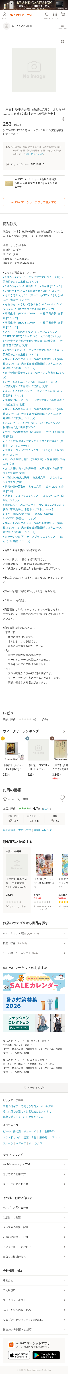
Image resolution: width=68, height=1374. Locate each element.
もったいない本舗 (35, 1060)
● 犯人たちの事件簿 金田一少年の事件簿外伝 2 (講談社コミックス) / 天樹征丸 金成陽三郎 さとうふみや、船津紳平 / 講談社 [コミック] (33, 528)
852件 (46, 808)
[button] (63, 119)
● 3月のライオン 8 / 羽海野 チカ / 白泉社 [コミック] (32, 286)
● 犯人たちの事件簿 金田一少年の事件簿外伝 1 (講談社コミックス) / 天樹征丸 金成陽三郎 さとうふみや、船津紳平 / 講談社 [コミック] (33, 364)
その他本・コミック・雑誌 (16, 1045)
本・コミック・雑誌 (36, 1041)
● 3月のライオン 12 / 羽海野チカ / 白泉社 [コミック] (32, 290)
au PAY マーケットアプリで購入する (34, 202)
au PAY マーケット (12, 1041)
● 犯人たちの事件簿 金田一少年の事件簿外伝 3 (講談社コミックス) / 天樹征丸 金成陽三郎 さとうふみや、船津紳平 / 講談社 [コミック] (33, 414)
